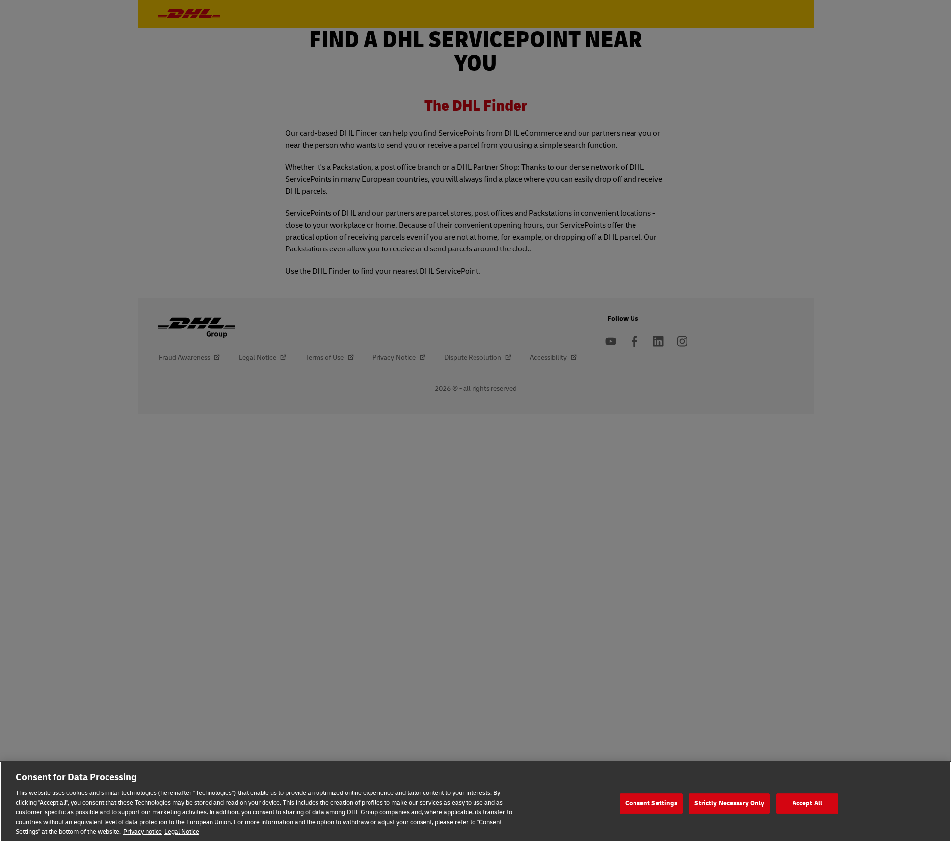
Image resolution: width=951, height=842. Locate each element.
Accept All (807, 803)
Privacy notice (142, 832)
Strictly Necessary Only (729, 803)
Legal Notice (181, 832)
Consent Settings (651, 803)
